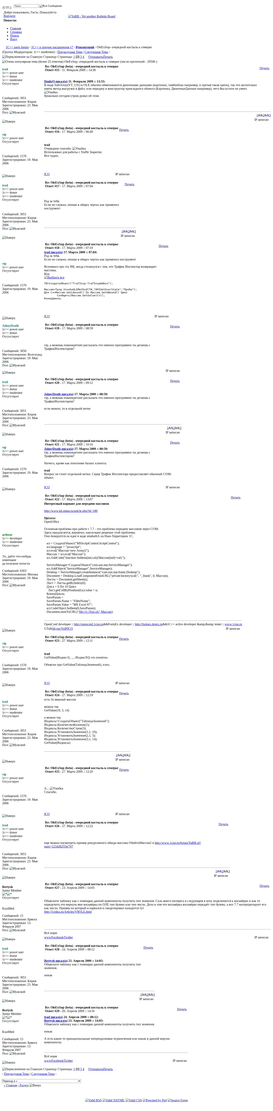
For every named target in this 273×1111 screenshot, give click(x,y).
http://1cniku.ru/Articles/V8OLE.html (68, 911)
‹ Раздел (23, 1085)
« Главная (10, 1085)
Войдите (9, 16)
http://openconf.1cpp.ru (88, 624)
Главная (15, 28)
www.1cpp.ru (233, 624)
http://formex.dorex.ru (148, 624)
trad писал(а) (53, 252)
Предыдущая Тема (69, 52)
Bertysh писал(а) (56, 960)
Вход (13, 39)
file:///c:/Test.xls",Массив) (95, 611)
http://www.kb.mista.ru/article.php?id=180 (71, 511)
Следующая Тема (96, 52)
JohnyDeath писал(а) (59, 394)
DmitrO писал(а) (56, 81)
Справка (16, 32)
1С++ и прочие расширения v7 (52, 47)
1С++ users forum (17, 47)
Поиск (14, 35)
